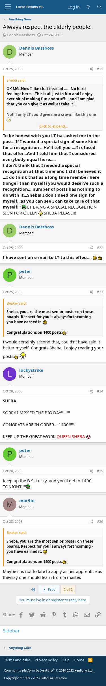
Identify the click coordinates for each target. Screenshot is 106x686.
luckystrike (31, 370)
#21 (100, 69)
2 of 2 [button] (68, 589)
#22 (100, 247)
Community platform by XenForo (49, 670)
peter (25, 271)
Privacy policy (46, 659)
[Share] (91, 69)
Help (66, 659)
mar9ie (26, 500)
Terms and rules (17, 659)
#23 (100, 292)
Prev (51, 589)
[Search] (99, 7)
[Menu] (7, 7)
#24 (100, 391)
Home (79, 659)
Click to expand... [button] (53, 126)
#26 (100, 521)
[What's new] (88, 7)
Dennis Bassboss (21, 34)
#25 (100, 471)
